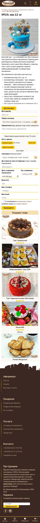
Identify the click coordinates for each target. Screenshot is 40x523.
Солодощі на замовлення (18, 10)
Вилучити (32, 143)
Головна (5, 10)
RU (30, 2)
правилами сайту (24, 201)
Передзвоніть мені (10, 455)
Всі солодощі (8, 410)
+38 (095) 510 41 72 (10, 451)
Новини (6, 384)
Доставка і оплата (10, 388)
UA (30, 5)
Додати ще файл (8, 147)
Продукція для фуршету (11, 403)
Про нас (6, 380)
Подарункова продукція (12, 407)
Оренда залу (7, 433)
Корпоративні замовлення (13, 429)
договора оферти (20, 204)
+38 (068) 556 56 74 (10, 448)
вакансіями (7, 484)
